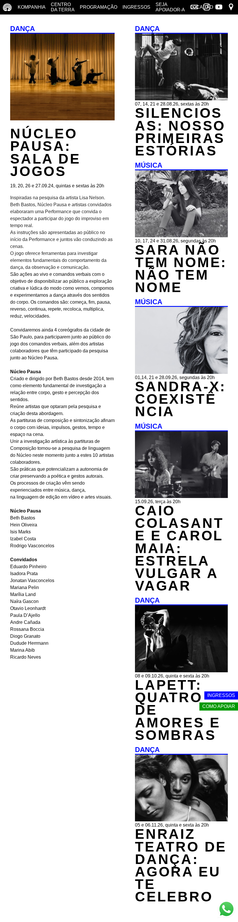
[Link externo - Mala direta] (194, 7)
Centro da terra (63, 7)
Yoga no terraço (16, 22)
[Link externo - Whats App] (226, 909)
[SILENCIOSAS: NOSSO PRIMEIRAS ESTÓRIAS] (181, 98)
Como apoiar (218, 706)
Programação (98, 7)
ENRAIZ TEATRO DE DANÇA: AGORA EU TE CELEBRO (181, 865)
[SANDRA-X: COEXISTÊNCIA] (181, 372)
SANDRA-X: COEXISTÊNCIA (180, 399)
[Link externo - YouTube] (218, 7)
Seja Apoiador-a (170, 7)
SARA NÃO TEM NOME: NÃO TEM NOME (181, 268)
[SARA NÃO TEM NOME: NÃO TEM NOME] (181, 235)
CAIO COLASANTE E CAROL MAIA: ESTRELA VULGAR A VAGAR (179, 548)
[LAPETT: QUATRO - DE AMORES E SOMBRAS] (181, 670)
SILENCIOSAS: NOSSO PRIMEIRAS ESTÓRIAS (180, 131)
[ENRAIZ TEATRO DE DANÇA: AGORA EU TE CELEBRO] (181, 819)
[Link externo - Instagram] (206, 7)
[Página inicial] (7, 7)
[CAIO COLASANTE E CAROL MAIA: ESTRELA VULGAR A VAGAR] (181, 496)
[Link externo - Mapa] (231, 7)
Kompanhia (32, 7)
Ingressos (136, 7)
